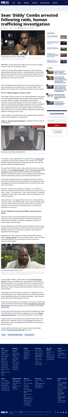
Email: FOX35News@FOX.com (40, 383)
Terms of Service (58, 132)
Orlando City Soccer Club (62, 355)
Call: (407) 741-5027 (39, 380)
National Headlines (5, 354)
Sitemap (3, 374)
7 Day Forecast (15, 357)
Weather (15, 348)
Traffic (26, 348)
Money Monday (38, 364)
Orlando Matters (4, 385)
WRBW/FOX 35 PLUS (28, 400)
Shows (3, 378)
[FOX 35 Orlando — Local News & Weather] (5, 2)
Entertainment (29, 335)
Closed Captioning (27, 401)
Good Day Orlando (5, 383)
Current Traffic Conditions (27, 352)
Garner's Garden (38, 359)
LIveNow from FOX (5, 388)
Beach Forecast (15, 362)
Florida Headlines (4, 350)
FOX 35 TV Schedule (5, 382)
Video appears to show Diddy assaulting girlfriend (13, 152)
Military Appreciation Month (5, 372)
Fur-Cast (37, 361)
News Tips (38, 378)
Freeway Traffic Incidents (27, 355)
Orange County (4, 362)
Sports (60, 348)
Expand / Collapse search (66, 3)
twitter (58, 412)
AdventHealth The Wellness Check (39, 356)
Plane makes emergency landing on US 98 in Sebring (53, 48)
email (66, 412)
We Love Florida (38, 350)
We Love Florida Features (49, 352)
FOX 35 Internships (28, 389)
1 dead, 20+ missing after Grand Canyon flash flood (52, 36)
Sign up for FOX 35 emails (28, 392)
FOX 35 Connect (38, 387)
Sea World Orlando (50, 358)
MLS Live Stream (61, 402)
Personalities (26, 386)
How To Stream (4, 380)
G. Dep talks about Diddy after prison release (12, 270)
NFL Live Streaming (62, 382)
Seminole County (4, 366)
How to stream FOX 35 (28, 381)
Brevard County (4, 356)
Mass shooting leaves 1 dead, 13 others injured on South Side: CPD (53, 42)
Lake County (3, 359)
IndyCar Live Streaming (60, 390)
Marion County (4, 361)
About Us (26, 378)
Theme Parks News (50, 354)
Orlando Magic (61, 353)
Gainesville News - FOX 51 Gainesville (16, 381)
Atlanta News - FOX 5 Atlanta (16, 387)
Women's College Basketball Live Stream (61, 398)
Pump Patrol (26, 350)
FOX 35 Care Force (39, 352)
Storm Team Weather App (15, 367)
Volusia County (4, 367)
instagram (61, 412)
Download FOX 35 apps (28, 395)
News (15, 28)
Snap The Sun (15, 369)
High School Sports (62, 357)
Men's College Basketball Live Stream (61, 394)
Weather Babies (38, 353)
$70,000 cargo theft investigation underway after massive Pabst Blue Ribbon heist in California (53, 55)
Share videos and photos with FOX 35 (39, 385)
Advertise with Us (27, 397)
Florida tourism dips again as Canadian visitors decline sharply (60, 72)
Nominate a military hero (5, 370)
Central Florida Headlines (4, 352)
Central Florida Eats (5, 390)
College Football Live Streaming (62, 384)
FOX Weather (15, 365)
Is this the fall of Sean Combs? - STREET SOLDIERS (13, 56)
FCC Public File (27, 403)
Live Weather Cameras (15, 351)
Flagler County (4, 358)
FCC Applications (27, 405)
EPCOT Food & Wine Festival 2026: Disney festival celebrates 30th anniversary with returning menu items (60, 79)
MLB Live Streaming (62, 386)
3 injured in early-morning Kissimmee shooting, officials (59, 103)
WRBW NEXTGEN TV (28, 398)
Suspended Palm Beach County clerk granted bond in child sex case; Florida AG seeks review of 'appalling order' (60, 88)
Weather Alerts (15, 353)
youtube (63, 412)
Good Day (38, 348)
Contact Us (26, 385)
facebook (55, 412)
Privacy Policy (58, 131)
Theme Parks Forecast (15, 360)
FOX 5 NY (11, 28)
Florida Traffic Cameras (27, 358)
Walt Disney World (50, 356)
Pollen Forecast (15, 363)
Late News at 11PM (5, 387)
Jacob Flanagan (5, 28)
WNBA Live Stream (62, 400)
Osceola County (4, 364)
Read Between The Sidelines (62, 351)
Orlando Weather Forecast (16, 355)
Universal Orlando (50, 359)
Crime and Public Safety (15, 335)
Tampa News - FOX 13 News (16, 384)
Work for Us (26, 388)
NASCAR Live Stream (62, 388)
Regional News (16, 378)
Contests (49, 378)
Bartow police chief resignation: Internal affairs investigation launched (53, 61)
